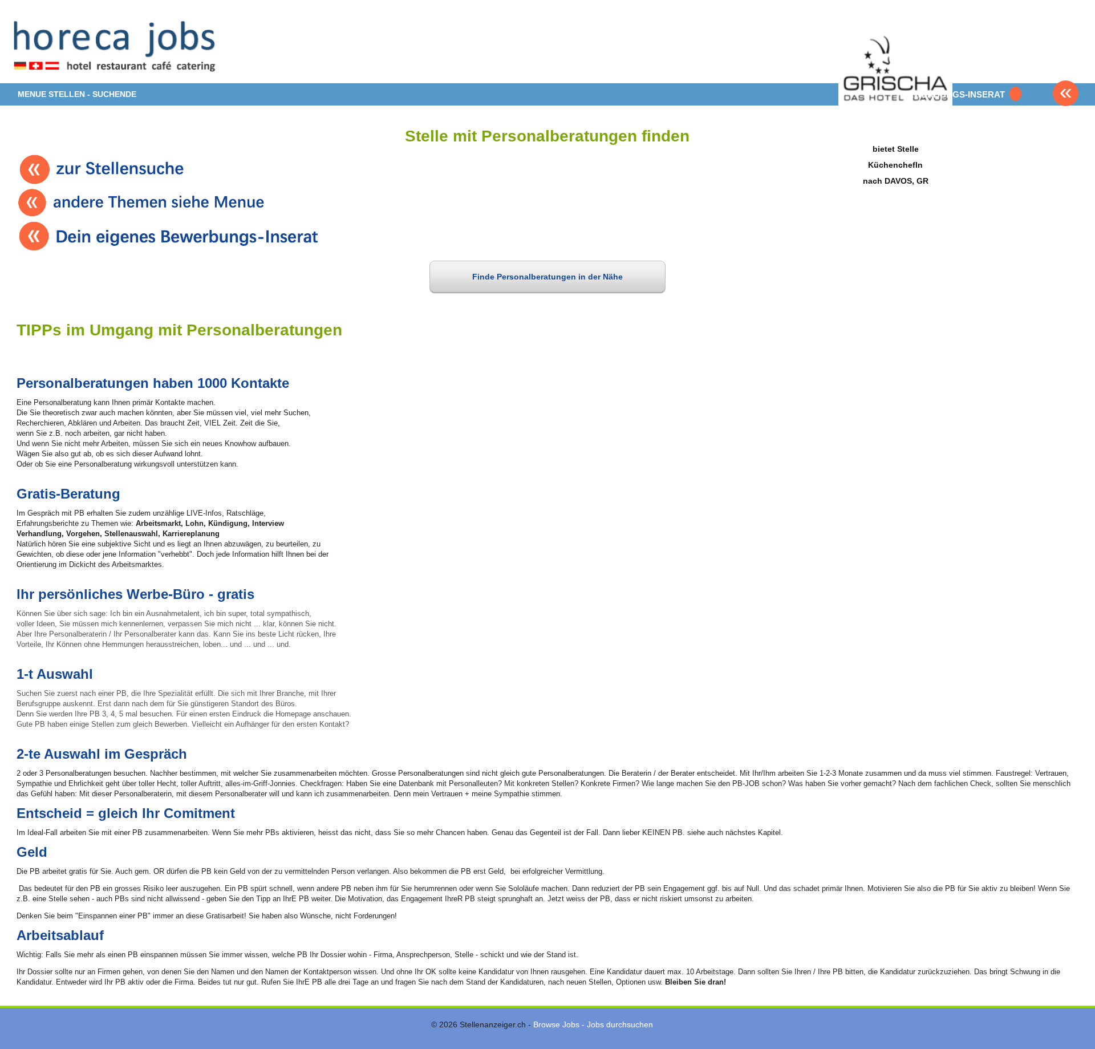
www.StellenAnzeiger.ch (116, 46)
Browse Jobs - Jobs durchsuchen (593, 1024)
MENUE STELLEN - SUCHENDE (77, 94)
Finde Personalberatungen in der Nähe (547, 276)
